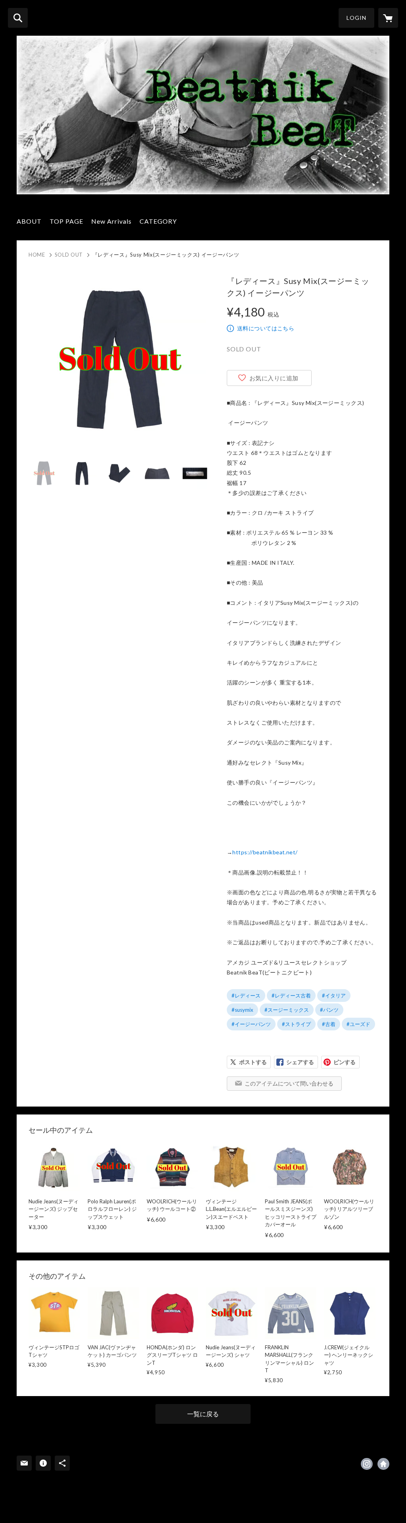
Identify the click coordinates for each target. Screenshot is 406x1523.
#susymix (242, 1010)
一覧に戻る (203, 1414)
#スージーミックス (286, 1010)
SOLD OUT (69, 254)
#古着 (328, 1024)
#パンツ (329, 1010)
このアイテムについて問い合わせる (289, 1083)
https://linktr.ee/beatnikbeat (383, 1464)
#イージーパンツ (251, 1024)
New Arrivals (111, 221)
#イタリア (334, 995)
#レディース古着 (291, 995)
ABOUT (29, 221)
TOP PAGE (66, 221)
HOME (37, 254)
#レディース (246, 995)
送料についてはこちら (265, 328)
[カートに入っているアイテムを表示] (388, 18)
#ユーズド (358, 1024)
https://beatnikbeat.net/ (264, 852)
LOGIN (356, 17)
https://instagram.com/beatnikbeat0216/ (367, 1464)
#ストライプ (296, 1024)
